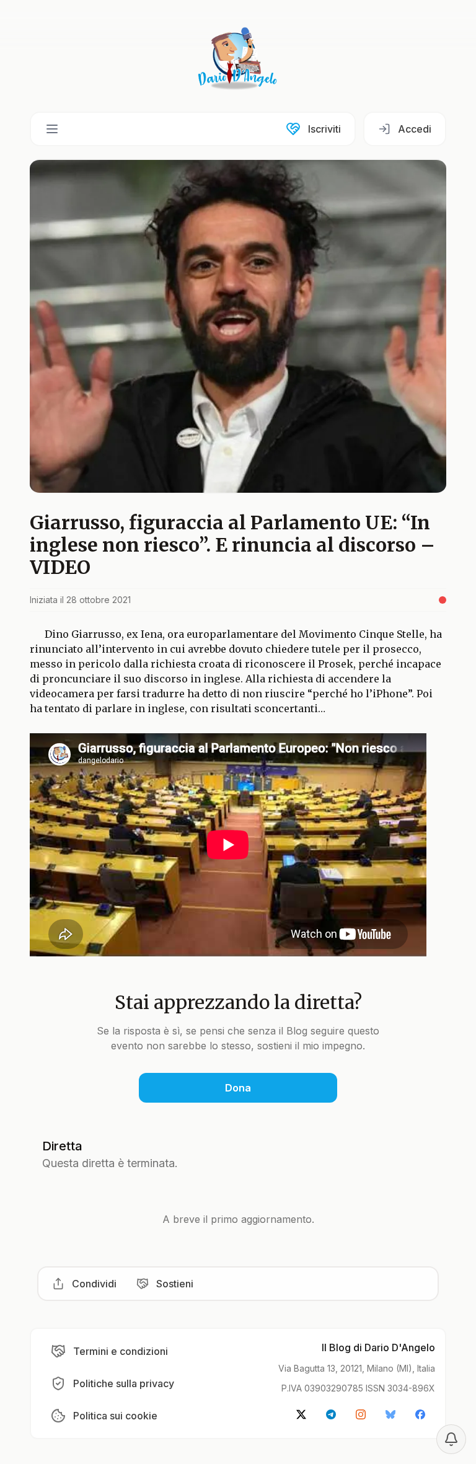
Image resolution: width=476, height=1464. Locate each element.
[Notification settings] (451, 1439)
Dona (238, 1088)
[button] (52, 129)
